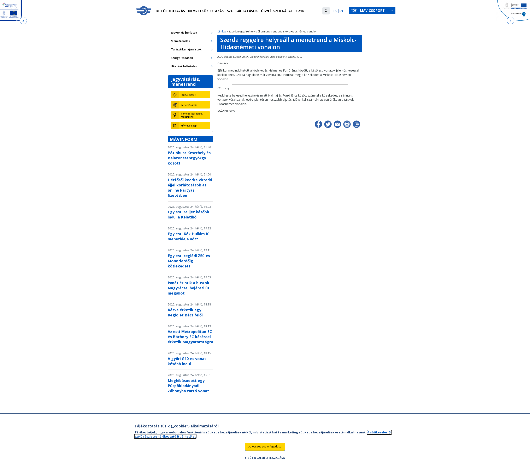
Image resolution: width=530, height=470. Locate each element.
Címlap (222, 31)
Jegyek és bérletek (184, 33)
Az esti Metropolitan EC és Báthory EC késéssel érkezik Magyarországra (190, 336)
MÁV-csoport (372, 10)
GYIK (300, 11)
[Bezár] (23, 20)
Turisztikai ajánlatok (186, 49)
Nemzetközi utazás (206, 11)
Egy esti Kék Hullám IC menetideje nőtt (189, 236)
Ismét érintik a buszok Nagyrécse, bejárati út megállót (189, 288)
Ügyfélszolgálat (277, 11)
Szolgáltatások (242, 11)
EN (341, 11)
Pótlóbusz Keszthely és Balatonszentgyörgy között (189, 158)
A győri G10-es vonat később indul (187, 361)
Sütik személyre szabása (266, 458)
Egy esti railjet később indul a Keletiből (188, 214)
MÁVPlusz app (189, 125)
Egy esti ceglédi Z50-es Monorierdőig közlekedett (189, 260)
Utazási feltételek (184, 66)
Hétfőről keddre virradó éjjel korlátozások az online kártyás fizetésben (190, 187)
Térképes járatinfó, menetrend (192, 115)
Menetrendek (180, 41)
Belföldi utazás (170, 11)
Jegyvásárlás (188, 94)
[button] (326, 10)
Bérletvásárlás (189, 104)
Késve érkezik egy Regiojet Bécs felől (185, 312)
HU (335, 11)
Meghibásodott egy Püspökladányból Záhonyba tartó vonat (188, 385)
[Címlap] (143, 10)
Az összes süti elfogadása (265, 446)
